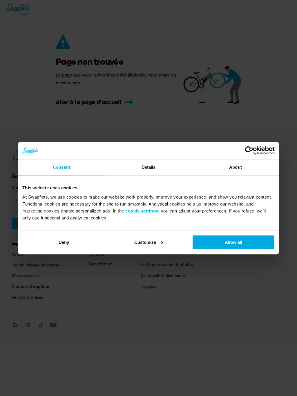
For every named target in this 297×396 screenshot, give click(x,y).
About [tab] (235, 167)
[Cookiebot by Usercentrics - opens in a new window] (249, 150)
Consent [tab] (61, 167)
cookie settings (141, 210)
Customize (145, 242)
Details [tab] (149, 167)
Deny (64, 242)
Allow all (233, 242)
